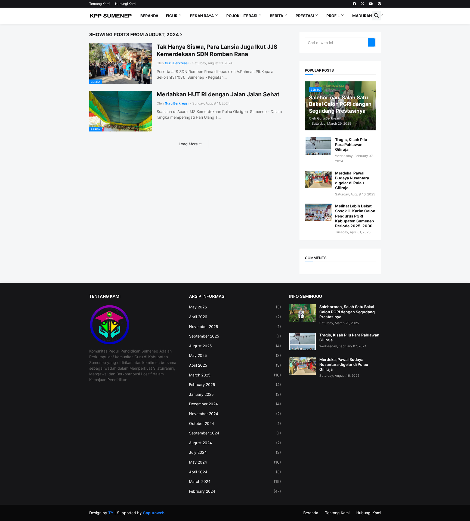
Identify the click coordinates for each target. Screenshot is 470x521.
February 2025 (235, 384)
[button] (376, 15)
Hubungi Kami (125, 4)
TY (110, 512)
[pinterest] (379, 4)
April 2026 (235, 316)
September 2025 (235, 336)
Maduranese (365, 15)
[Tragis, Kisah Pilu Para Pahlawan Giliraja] (318, 146)
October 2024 (235, 423)
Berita (276, 15)
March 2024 (235, 481)
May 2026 (235, 307)
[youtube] (371, 4)
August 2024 (235, 442)
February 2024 (235, 491)
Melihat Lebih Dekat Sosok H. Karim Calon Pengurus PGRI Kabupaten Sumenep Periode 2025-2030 (355, 216)
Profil (333, 15)
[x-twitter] (362, 4)
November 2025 (235, 326)
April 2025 (235, 365)
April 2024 (235, 472)
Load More (188, 144)
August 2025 (235, 346)
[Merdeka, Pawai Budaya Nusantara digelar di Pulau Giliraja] (318, 179)
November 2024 (235, 413)
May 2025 (235, 355)
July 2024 (235, 452)
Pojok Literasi (241, 15)
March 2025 (235, 375)
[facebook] (354, 4)
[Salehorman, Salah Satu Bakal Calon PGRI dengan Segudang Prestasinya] (302, 313)
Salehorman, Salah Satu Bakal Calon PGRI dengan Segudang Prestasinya (347, 311)
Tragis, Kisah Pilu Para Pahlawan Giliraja (351, 144)
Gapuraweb (154, 512)
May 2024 (235, 462)
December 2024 (235, 404)
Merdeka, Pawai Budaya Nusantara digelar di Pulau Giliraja (352, 180)
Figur (171, 15)
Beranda (149, 15)
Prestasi (305, 15)
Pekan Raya (202, 15)
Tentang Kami (99, 4)
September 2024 (235, 433)
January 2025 (235, 394)
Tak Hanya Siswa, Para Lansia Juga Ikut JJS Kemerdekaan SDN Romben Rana (217, 50)
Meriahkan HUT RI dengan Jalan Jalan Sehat (218, 94)
